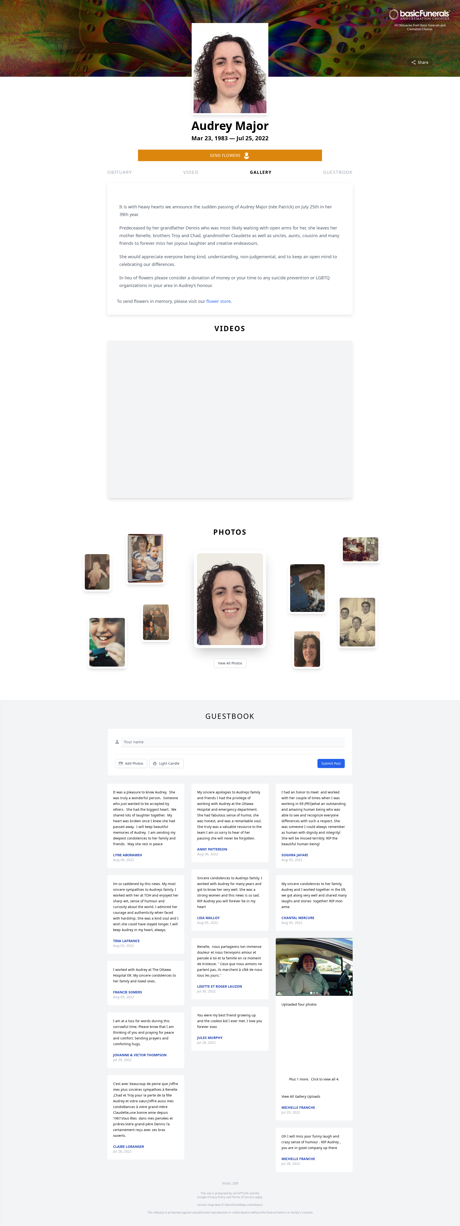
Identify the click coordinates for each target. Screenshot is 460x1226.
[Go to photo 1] (311, 993)
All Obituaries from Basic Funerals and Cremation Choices (419, 27)
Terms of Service (243, 1197)
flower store (218, 301)
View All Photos (230, 663)
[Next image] (348, 967)
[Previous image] (280, 967)
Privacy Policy (216, 1197)
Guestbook (338, 172)
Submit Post (331, 763)
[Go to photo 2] (314, 993)
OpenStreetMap (235, 1205)
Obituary (119, 172)
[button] (314, 967)
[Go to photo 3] (317, 993)
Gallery (261, 172)
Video (190, 172)
